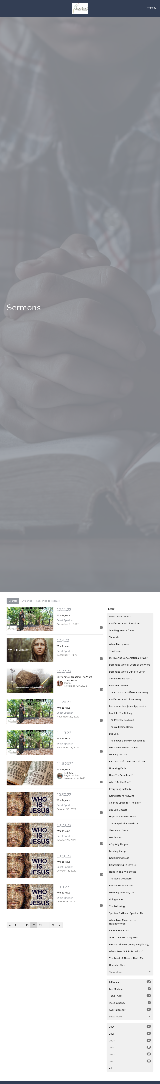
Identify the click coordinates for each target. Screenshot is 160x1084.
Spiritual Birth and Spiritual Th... (126, 913)
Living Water (116, 899)
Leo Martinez (129, 988)
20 (33, 925)
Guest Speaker (129, 1009)
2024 (129, 1040)
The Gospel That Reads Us (123, 823)
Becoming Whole (118, 685)
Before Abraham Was (121, 885)
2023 (129, 1047)
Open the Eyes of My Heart (124, 937)
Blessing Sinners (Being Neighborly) (129, 944)
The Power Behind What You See (127, 740)
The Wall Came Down (121, 726)
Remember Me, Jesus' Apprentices (128, 706)
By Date (13, 600)
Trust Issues (115, 650)
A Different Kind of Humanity (125, 699)
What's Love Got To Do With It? (126, 951)
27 (53, 925)
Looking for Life (118, 754)
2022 (129, 1054)
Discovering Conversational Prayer (128, 657)
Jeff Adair (129, 982)
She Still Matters (118, 809)
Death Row (115, 837)
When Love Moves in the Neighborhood (122, 921)
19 (27, 925)
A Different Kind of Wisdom (124, 623)
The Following (117, 906)
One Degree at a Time (121, 630)
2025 (129, 1033)
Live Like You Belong (120, 713)
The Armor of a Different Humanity (128, 692)
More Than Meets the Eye (123, 747)
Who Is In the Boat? (120, 782)
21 (40, 925)
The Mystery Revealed (121, 719)
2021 (129, 1061)
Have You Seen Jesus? (121, 775)
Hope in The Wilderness (122, 871)
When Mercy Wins (119, 644)
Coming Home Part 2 (120, 678)
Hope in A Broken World (122, 816)
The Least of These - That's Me (126, 958)
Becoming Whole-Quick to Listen (127, 671)
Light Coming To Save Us (122, 864)
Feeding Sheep (117, 850)
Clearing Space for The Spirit (125, 802)
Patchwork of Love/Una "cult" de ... (128, 761)
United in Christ (117, 964)
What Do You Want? (120, 616)
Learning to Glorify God (122, 892)
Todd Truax (129, 995)
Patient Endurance (119, 930)
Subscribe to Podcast (48, 600)
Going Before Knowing (121, 795)
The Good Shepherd (120, 878)
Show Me (114, 637)
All (110, 1068)
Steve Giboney (129, 1002)
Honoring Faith (117, 768)
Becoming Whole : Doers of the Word (129, 664)
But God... (114, 733)
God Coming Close (119, 857)
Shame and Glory (118, 830)
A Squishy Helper (118, 844)
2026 (129, 1026)
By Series (27, 600)
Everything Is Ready (120, 788)
